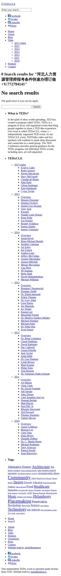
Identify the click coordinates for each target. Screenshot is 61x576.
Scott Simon (27, 329)
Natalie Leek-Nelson (31, 214)
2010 (17, 60)
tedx (29, 509)
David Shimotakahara (32, 276)
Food (30, 486)
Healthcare (41, 486)
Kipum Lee (27, 312)
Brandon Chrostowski (32, 288)
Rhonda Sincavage (30, 409)
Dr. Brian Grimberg (31, 338)
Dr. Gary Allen (28, 300)
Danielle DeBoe (29, 438)
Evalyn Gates (28, 167)
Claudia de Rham (30, 179)
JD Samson (27, 270)
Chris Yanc (26, 432)
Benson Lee (27, 429)
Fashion (11, 486)
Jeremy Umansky (30, 229)
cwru (33, 478)
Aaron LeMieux (29, 426)
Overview (26, 197)
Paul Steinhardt (28, 188)
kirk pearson (12, 493)
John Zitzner (27, 394)
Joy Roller (26, 309)
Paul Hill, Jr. (27, 406)
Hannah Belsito (29, 400)
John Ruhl (26, 182)
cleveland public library (49, 473)
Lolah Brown (28, 362)
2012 (17, 55)
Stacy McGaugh (29, 176)
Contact (12, 66)
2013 (17, 52)
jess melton (46, 490)
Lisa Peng (26, 267)
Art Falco (26, 247)
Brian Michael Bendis (32, 241)
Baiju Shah (26, 273)
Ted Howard (27, 412)
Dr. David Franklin (30, 388)
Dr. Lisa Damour (29, 359)
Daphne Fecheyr (29, 203)
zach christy (20, 513)
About (11, 34)
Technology (17, 509)
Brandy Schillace (29, 223)
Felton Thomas (28, 297)
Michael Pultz (28, 323)
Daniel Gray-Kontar (31, 206)
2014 (17, 49)
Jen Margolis (27, 306)
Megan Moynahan (30, 264)
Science (35, 505)
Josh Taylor (27, 353)
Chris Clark (27, 385)
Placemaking (19, 501)
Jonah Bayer (27, 238)
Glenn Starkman (29, 185)
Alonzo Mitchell (29, 262)
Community (19, 477)
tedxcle (36, 509)
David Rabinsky (29, 344)
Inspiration (13, 490)
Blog (10, 37)
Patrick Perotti (28, 450)
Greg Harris (27, 303)
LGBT (29, 493)
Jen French (26, 250)
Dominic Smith (28, 291)
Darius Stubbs (28, 226)
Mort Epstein (27, 365)
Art (52, 466)
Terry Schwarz (28, 447)
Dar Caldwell (28, 347)
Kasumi (25, 211)
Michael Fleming (29, 320)
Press (10, 541)
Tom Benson (27, 370)
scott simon (44, 505)
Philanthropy (42, 496)
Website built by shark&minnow (24, 547)
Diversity (28, 482)
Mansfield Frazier (30, 315)
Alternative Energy (19, 466)
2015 (17, 46)
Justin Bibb (26, 356)
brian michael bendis (29, 470)
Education (37, 482)
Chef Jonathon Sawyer (32, 397)
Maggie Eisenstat (29, 200)
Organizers (13, 538)
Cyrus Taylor (27, 191)
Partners (12, 63)
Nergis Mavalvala (30, 173)
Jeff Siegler (26, 391)
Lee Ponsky (27, 220)
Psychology (14, 505)
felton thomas (21, 487)
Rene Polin (26, 217)
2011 (16, 57)
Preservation (39, 501)
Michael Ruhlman (30, 444)
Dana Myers (27, 435)
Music (12, 496)
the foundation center (49, 510)
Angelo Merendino (30, 259)
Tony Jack (26, 208)
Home (11, 31)
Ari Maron (26, 382)
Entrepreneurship (49, 483)
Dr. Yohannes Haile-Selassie (35, 373)
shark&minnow (38, 571)
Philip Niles (27, 368)
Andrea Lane (27, 253)
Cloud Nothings (29, 341)
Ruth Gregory (28, 170)
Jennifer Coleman (30, 244)
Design (18, 482)
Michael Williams (30, 279)
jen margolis (23, 490)
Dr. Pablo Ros (28, 326)
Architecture (41, 467)
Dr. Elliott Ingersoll (31, 294)
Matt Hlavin (27, 403)
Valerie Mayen (28, 418)
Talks (10, 40)
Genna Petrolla (28, 350)
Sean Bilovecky (29, 453)
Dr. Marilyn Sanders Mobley (35, 317)
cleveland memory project (27, 473)
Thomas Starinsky (30, 415)
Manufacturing (51, 493)
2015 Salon (20, 43)
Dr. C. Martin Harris (31, 441)
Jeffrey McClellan (30, 256)
